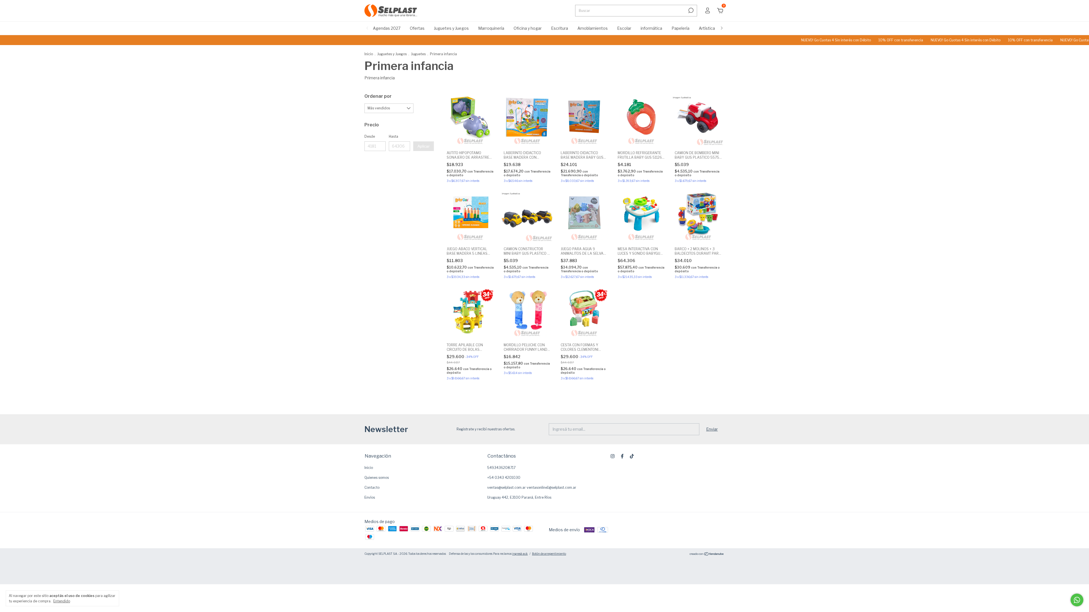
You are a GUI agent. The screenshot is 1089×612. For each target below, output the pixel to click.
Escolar (624, 28)
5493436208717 (501, 468)
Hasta (393, 136)
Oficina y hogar (528, 28)
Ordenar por (378, 96)
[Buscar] (690, 10)
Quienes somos (376, 477)
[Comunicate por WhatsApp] (1077, 600)
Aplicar (423, 146)
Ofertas (417, 28)
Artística (707, 28)
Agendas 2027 (386, 28)
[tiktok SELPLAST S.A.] (632, 456)
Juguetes (418, 54)
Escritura (559, 28)
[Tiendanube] (707, 554)
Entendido (61, 601)
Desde (369, 136)
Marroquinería (491, 28)
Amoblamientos (592, 28)
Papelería (680, 28)
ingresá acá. (520, 553)
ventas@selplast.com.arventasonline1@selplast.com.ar (531, 487)
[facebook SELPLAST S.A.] (622, 456)
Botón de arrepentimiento (549, 553)
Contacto (371, 487)
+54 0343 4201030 (503, 477)
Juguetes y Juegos (451, 28)
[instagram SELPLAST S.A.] (612, 456)
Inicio (368, 54)
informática (651, 28)
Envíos (369, 497)
